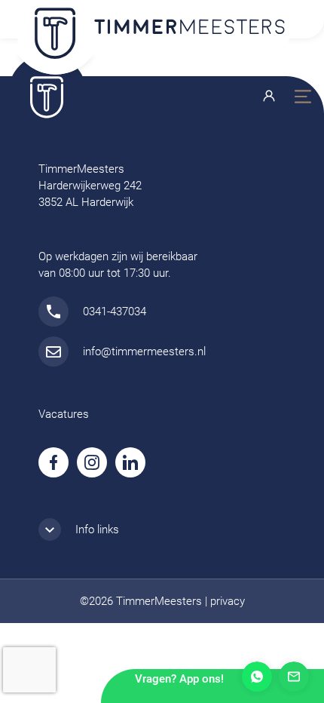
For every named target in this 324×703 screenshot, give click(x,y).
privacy (227, 601)
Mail (294, 677)
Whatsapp (257, 677)
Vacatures (63, 414)
